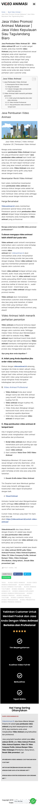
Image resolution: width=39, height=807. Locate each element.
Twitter (28, 574)
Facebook (19, 574)
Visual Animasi (12, 496)
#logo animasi (25, 585)
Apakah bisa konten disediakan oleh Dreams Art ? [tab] (19, 776)
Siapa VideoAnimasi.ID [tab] (10, 716)
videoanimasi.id (20, 366)
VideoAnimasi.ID (8, 721)
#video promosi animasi (11, 602)
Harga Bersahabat (13, 87)
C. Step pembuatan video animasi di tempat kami (19, 106)
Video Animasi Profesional (16, 387)
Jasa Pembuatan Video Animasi (15, 82)
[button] (34, 4)
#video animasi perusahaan (13, 593)
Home (3, 12)
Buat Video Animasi (14, 12)
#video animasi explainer (23, 591)
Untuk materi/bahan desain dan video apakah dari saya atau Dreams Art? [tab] (16, 768)
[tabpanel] (19, 738)
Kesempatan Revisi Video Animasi (17, 84)
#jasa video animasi (16, 582)
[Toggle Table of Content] (33, 79)
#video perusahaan (10, 600)
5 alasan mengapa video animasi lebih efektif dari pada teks (19, 90)
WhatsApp (7, 577)
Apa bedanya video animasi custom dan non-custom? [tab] (19, 761)
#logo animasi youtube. (12, 587)
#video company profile (21, 597)
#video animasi (18, 589)
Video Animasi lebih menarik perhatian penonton (18, 95)
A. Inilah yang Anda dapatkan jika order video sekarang (19, 99)
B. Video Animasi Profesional (17, 102)
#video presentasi (27, 600)
